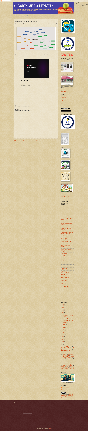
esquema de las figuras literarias (35, 23)
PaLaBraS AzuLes (64, 280)
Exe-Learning (66, 368)
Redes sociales (59, 15)
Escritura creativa (43, 15)
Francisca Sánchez (65, 387)
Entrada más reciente (19, 140)
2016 (63, 307)
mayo (64, 327)
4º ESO (25, 102)
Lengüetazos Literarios (65, 277)
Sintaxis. (72, 356)
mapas (66, 369)
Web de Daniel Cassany (65, 286)
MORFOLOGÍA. (72, 368)
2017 (63, 305)
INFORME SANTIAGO (65, 272)
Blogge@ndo (63, 263)
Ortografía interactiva (64, 251)
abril (64, 329)
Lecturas (62, 358)
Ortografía (66, 360)
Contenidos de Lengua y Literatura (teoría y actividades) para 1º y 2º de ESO (67, 233)
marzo (64, 330)
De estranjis (63, 266)
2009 (63, 341)
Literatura (64, 354)
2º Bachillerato (63, 99)
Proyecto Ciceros (64, 253)
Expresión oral (51, 15)
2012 (63, 336)
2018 (63, 304)
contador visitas (63, 91)
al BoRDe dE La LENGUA (33, 5)
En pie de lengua (64, 269)
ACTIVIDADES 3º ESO (64, 367)
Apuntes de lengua (64, 262)
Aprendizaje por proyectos (24, 15)
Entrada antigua (54, 140)
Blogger (50, 428)
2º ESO (62, 100)
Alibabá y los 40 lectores (65, 196)
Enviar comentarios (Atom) (23, 143)
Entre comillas (63, 271)
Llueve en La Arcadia (64, 278)
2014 (63, 310)
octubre (64, 324)
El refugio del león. (64, 198)
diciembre (65, 313)
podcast (67, 366)
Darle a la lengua (64, 265)
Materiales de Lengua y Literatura (66, 247)
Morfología (62, 359)
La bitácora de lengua (64, 274)
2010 (63, 339)
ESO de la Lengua (64, 238)
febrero (64, 332)
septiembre (65, 325)
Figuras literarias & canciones (68, 320)
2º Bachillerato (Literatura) (69, 364)
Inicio (16, 15)
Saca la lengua (63, 283)
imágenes (63, 369)
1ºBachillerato (21, 102)
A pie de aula (63, 260)
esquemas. (62, 366)
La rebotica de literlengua (65, 275)
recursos (71, 366)
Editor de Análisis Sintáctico (66, 239)
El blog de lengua (64, 268)
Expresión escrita (70, 358)
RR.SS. (63, 365)
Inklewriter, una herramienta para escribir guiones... (67, 318)
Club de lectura (35, 15)
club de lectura (66, 355)
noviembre (65, 322)
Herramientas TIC (67, 15)
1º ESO (64, 346)
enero (64, 334)
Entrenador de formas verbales (66, 241)
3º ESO (62, 102)
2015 (63, 309)
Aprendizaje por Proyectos (66, 351)
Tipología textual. (69, 359)
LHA (61, 105)
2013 (63, 312)
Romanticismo (70, 365)
